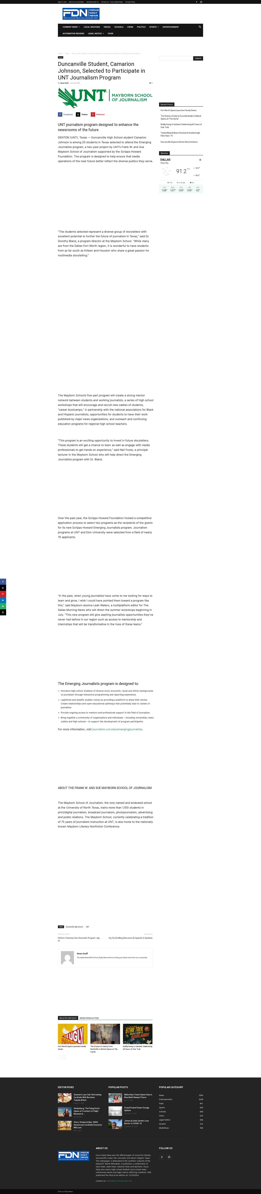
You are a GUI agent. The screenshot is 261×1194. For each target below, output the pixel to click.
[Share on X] (3, 588)
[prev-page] (59, 1057)
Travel (107, 27)
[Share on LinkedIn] (3, 600)
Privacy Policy (130, 2)
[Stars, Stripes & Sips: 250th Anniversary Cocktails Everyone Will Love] (65, 1125)
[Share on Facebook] (3, 582)
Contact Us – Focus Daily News (112, 2)
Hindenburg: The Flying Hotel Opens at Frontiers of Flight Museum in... (87, 1111)
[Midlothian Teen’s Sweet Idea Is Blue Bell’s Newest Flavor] (115, 1098)
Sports (153, 27)
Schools (118, 27)
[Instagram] (201, 2)
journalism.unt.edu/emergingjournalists (117, 729)
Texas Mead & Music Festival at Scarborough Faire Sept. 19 (180, 134)
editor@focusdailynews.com (119, 1181)
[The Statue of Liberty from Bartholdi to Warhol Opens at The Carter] (105, 1034)
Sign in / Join (62, 2)
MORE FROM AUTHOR (89, 1018)
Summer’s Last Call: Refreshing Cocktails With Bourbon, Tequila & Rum (87, 1097)
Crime (130, 27)
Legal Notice (95, 33)
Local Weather (92, 27)
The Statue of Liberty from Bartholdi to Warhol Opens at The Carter (103, 1049)
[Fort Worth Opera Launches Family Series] (73, 1034)
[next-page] (64, 1057)
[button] (200, 27)
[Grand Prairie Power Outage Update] (115, 1111)
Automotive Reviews (73, 33)
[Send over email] (3, 606)
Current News (70, 27)
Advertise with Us (92, 2)
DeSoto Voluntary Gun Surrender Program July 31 (79, 939)
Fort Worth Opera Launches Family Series (179, 110)
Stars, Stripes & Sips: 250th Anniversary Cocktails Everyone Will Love (88, 1125)
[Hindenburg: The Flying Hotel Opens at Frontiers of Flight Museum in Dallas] (65, 1112)
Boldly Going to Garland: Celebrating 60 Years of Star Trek (181, 125)
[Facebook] (197, 2)
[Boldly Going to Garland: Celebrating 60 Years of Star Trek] (138, 1034)
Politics (141, 27)
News (67, 53)
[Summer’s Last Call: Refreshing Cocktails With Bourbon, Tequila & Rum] (65, 1098)
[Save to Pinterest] (3, 594)
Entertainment (171, 27)
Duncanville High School (74, 927)
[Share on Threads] (3, 612)
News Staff (64, 83)
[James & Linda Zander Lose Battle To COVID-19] (115, 1124)
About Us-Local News (76, 2)
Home (60, 53)
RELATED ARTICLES (68, 1018)
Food (110, 33)
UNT (87, 927)
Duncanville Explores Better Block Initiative (179, 142)
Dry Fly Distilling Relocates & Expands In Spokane (131, 938)
